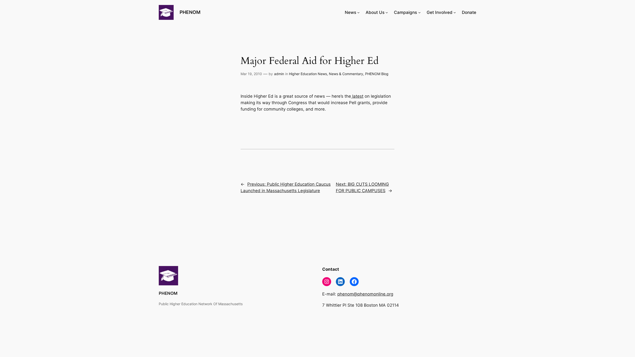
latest (357, 96)
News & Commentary (346, 74)
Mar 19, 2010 (251, 74)
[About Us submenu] (386, 12)
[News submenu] (358, 12)
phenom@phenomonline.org (365, 294)
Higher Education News (308, 74)
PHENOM (190, 12)
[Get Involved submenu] (454, 12)
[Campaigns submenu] (419, 12)
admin (279, 74)
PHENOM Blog (376, 74)
